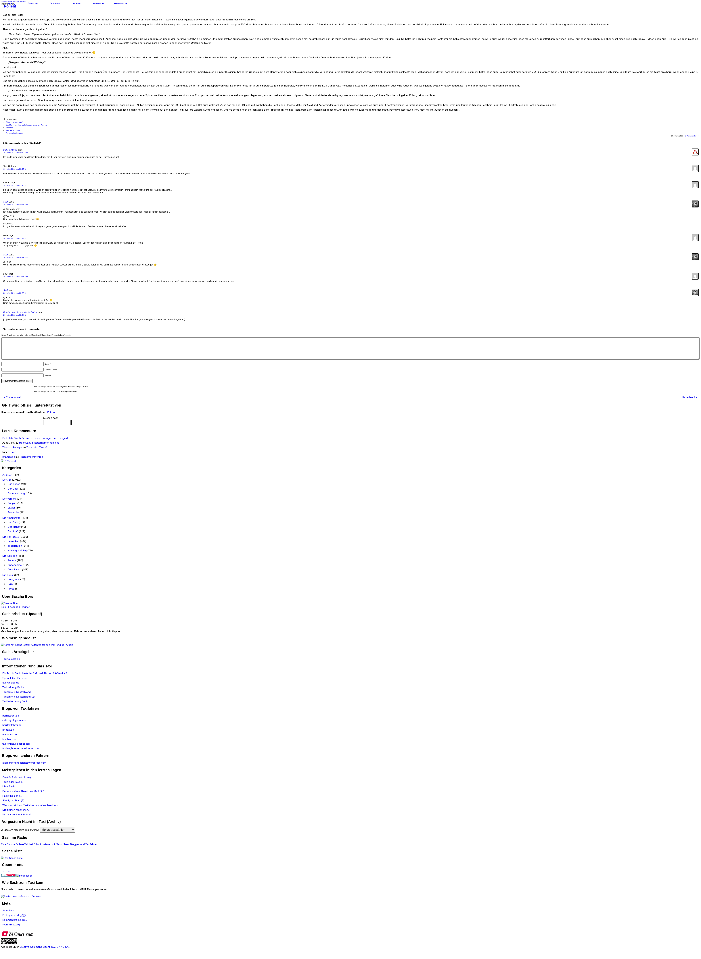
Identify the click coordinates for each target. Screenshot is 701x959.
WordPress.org (11, 924)
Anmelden (8, 910)
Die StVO (13, 531)
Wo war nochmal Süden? (16, 814)
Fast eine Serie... (12, 795)
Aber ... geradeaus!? (14, 122)
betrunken (13, 541)
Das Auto (13, 522)
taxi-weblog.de (10, 682)
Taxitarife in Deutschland (16, 691)
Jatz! (13, 451)
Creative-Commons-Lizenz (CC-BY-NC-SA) (44, 946)
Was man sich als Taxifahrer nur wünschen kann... (31, 805)
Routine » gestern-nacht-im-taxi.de (20, 312)
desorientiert (15, 545)
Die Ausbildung (16, 493)
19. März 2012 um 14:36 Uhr (15, 205)
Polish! (10, 6)
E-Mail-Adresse (51, 370)
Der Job (7, 479)
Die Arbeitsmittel (11, 517)
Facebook (14, 606)
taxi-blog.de (9, 738)
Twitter (26, 606)
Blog (3, 606)
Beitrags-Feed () (14, 915)
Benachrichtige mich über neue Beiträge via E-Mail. (55, 391)
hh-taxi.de (8, 729)
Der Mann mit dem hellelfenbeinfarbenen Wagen (26, 125)
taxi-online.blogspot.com (16, 743)
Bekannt (9, 128)
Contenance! (12, 397)
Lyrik (10, 583)
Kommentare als (14, 919)
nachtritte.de (9, 734)
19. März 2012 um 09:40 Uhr (15, 153)
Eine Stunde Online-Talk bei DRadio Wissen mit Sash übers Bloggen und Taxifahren (49, 844)
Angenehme (15, 564)
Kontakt (77, 4)
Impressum (98, 4)
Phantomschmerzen (31, 456)
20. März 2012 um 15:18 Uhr (15, 238)
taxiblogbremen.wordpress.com (20, 748)
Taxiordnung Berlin (13, 687)
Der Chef (13, 488)
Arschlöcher (14, 569)
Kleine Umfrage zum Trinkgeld (50, 438)
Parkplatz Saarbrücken (15, 438)
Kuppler (12, 503)
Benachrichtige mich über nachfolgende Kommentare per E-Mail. (60, 387)
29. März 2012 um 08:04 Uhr (15, 315)
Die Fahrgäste (10, 536)
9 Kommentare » (692, 136)
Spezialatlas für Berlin (14, 678)
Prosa (11, 588)
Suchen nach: (51, 417)
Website (48, 375)
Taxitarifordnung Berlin (15, 701)
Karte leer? (689, 397)
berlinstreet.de (10, 715)
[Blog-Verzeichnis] (8, 875)
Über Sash (55, 4)
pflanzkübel (9, 456)
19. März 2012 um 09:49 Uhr (15, 169)
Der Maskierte (10, 150)
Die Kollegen (9, 555)
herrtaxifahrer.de (12, 724)
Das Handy (14, 526)
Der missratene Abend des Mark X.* (23, 791)
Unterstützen (120, 4)
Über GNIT (33, 4)
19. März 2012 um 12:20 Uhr (15, 185)
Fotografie (14, 579)
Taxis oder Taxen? (36, 447)
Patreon (51, 412)
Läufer (11, 507)
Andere (12, 560)
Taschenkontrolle (13, 130)
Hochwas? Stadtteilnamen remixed (39, 442)
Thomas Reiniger (12, 447)
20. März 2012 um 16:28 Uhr (15, 258)
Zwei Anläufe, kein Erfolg (16, 777)
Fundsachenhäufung (15, 133)
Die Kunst (8, 574)
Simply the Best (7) (13, 800)
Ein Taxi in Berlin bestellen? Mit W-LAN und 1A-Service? (34, 673)
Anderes (7, 474)
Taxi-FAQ (11, 4)
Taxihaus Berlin (11, 658)
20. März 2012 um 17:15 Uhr (15, 277)
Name (48, 364)
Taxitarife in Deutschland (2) (18, 696)
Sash (5, 202)
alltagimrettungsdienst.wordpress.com (24, 762)
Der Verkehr (9, 498)
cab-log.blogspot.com (14, 720)
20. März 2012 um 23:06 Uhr (15, 293)
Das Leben (14, 483)
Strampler (13, 512)
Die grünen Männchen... (16, 809)
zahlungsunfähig (17, 550)
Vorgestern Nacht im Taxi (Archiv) (20, 829)
